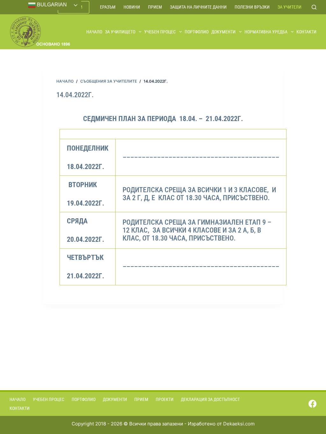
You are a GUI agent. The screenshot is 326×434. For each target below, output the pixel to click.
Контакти (306, 31)
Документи (223, 31)
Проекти (165, 399)
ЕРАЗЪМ (108, 7)
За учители (289, 7)
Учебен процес (160, 31)
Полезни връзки (252, 7)
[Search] (314, 7)
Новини (132, 7)
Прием (155, 7)
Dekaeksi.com (239, 424)
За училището (120, 31)
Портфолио (197, 31)
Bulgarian (51, 4)
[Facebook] (312, 404)
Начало (94, 31)
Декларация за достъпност (210, 399)
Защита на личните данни (198, 7)
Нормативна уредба (265, 31)
